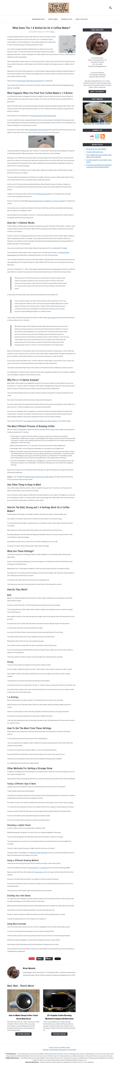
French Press (33, 868)
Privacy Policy (71, 1050)
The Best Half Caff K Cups (94, 152)
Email (40, 959)
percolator (39, 872)
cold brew (44, 868)
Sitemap (45, 1050)
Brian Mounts (29, 968)
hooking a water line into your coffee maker (38, 477)
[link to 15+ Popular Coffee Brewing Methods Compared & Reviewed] (59, 1000)
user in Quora (51, 317)
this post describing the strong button (29, 81)
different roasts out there (39, 853)
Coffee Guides (53, 19)
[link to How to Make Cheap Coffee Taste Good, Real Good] (23, 1000)
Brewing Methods (38, 19)
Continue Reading (23, 1034)
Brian (52, 31)
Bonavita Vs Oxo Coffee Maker (96, 149)
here (71, 208)
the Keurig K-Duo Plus (43, 194)
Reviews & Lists (66, 19)
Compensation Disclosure (57, 1050)
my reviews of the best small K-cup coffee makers (40, 421)
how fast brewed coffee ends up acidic (43, 116)
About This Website (97, 91)
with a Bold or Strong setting (38, 130)
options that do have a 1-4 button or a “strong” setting (46, 201)
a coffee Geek (56, 269)
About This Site (81, 19)
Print (49, 959)
